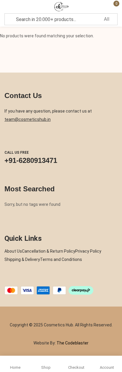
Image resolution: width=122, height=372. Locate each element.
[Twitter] (18, 279)
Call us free (16, 152)
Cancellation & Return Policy (48, 251)
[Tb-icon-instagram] (30, 279)
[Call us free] (10, 138)
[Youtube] (41, 279)
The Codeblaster (72, 343)
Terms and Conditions (61, 259)
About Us (13, 251)
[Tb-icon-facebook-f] (6, 279)
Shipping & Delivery (22, 259)
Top (116, 345)
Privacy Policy (88, 251)
